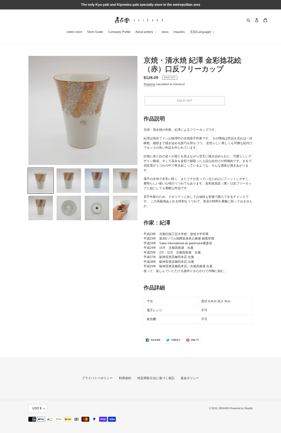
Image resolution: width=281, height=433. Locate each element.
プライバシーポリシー (97, 378)
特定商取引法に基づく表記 (155, 378)
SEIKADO (223, 408)
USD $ (36, 408)
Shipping (149, 84)
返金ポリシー (190, 378)
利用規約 (125, 378)
